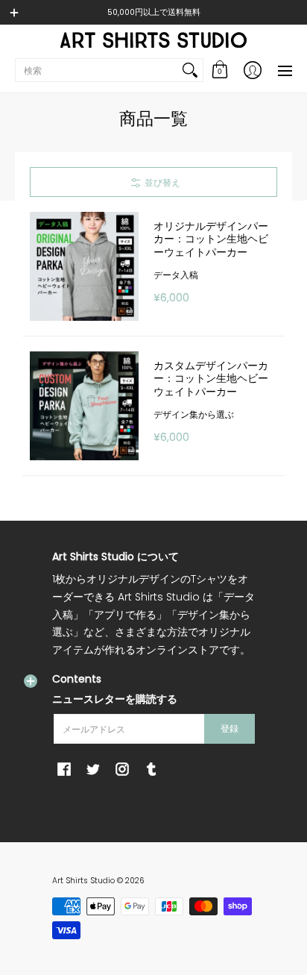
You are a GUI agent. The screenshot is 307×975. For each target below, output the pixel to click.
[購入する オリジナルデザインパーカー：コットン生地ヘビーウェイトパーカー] (84, 266)
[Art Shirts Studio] (153, 40)
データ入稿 (176, 275)
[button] (219, 70)
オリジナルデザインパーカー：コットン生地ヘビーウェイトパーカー (211, 239)
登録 (229, 728)
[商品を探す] (190, 70)
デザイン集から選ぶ (194, 414)
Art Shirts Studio (83, 880)
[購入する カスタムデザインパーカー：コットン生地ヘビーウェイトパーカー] (84, 405)
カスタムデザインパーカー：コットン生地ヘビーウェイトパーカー (211, 378)
